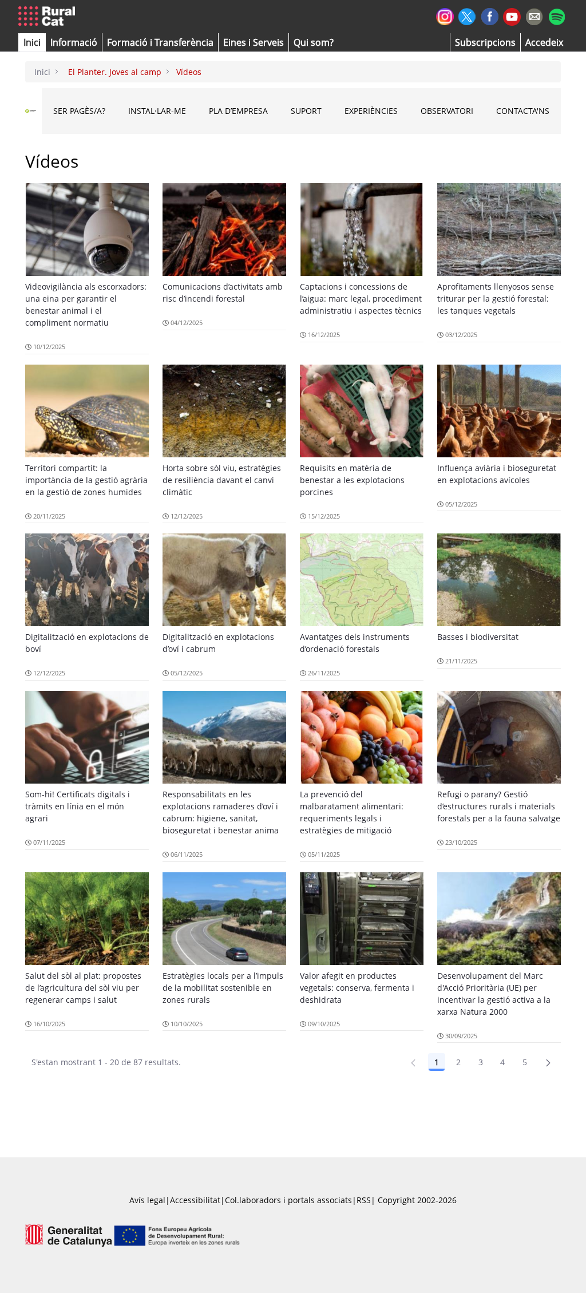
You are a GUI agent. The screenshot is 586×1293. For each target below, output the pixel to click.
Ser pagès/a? (79, 110)
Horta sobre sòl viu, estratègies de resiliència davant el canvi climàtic (222, 479)
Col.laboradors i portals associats (288, 1200)
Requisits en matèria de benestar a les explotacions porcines (352, 479)
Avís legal (147, 1200)
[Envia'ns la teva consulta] (534, 15)
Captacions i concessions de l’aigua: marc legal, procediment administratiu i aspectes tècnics (361, 298)
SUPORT (306, 110)
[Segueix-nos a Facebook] (489, 15)
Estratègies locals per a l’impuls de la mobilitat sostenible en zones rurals (223, 987)
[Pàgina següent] (548, 1062)
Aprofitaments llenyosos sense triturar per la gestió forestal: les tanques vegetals (495, 298)
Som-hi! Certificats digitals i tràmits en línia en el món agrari (77, 806)
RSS (364, 1200)
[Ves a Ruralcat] (49, 16)
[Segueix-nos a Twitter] (467, 15)
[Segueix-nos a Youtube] (512, 15)
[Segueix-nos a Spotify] (556, 15)
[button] (32, 42)
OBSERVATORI (447, 110)
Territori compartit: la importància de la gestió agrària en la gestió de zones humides (86, 479)
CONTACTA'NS (522, 110)
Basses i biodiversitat (477, 636)
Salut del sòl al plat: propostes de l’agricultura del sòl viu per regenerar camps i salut (83, 987)
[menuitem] (160, 42)
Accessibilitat (195, 1200)
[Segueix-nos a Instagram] (445, 15)
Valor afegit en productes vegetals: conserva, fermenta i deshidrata (357, 987)
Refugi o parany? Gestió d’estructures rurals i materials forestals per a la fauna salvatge (498, 806)
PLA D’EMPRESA (238, 110)
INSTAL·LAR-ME (157, 110)
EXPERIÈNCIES (371, 110)
